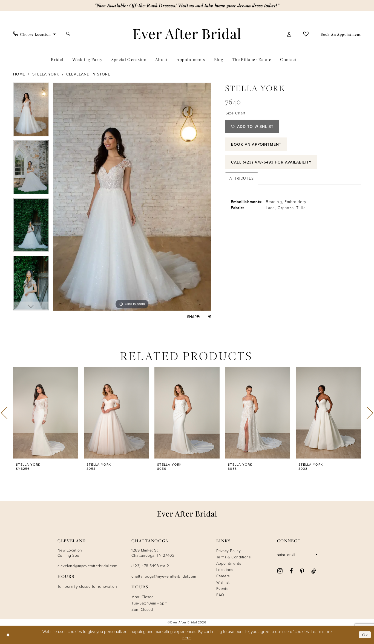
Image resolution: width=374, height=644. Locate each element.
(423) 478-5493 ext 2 (150, 565)
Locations (224, 569)
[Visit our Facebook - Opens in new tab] (291, 570)
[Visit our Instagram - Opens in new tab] (280, 570)
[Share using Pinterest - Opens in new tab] (209, 316)
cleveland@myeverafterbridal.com (87, 565)
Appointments (228, 563)
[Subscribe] (316, 554)
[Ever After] (187, 33)
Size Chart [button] (236, 113)
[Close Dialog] (8, 635)
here (186, 638)
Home (19, 74)
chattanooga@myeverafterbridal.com (163, 576)
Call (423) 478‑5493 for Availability (271, 162)
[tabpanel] (31, 111)
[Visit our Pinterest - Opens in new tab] (302, 570)
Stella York (45, 74)
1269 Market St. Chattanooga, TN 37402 (152, 552)
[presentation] (45, 413)
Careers (223, 575)
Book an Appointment (256, 144)
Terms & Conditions (233, 556)
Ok (365, 635)
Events (222, 588)
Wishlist (223, 582)
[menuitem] (35, 34)
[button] (289, 34)
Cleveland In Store (88, 74)
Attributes (241, 178)
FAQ (220, 594)
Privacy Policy (228, 550)
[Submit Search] (69, 34)
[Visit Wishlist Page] (306, 34)
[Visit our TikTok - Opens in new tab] (313, 570)
